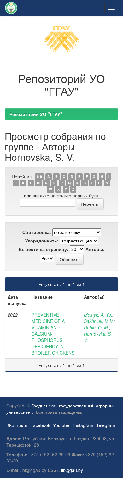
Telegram (105, 425)
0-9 (39, 176)
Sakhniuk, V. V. (99, 321)
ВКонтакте (16, 425)
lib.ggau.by (72, 470)
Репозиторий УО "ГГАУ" (35, 114)
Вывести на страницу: (43, 249)
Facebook (40, 425)
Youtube (61, 425)
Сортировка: (36, 232)
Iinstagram (82, 425)
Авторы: (95, 249)
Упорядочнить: (42, 240)
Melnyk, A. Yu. (98, 314)
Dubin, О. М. (96, 327)
